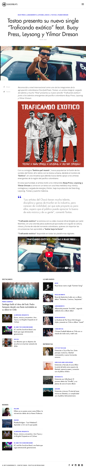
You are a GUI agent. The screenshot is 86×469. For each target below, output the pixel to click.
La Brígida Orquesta (21, 315)
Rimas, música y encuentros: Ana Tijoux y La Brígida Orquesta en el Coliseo (25, 320)
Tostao (53, 15)
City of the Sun (60, 348)
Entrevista (59, 377)
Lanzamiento (32, 15)
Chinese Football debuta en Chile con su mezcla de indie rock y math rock (68, 332)
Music (47, 15)
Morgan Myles (60, 317)
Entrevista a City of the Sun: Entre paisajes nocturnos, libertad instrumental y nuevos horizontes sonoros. (66, 354)
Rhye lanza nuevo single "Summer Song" (69, 286)
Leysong (41, 15)
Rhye (56, 283)
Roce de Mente (60, 294)
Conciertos (59, 329)
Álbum (16, 420)
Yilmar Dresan (63, 15)
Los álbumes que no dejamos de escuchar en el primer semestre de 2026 (25, 344)
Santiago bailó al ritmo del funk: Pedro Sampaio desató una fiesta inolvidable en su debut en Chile (19, 307)
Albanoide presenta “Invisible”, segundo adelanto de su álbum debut (68, 310)
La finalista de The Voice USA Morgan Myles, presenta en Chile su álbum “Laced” (69, 321)
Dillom (16, 408)
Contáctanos (22, 465)
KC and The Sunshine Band (23, 327)
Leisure (57, 389)
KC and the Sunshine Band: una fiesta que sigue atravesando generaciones (25, 332)
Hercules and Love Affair (64, 362)
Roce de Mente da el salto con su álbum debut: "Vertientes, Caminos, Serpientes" (68, 298)
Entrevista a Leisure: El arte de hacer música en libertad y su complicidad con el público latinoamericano (67, 393)
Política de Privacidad (36, 465)
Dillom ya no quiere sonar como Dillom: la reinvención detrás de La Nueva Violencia (28, 412)
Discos (16, 339)
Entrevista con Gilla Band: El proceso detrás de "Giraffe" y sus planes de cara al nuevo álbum (66, 381)
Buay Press (22, 15)
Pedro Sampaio (7, 301)
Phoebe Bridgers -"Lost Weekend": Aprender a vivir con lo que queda (25, 424)
